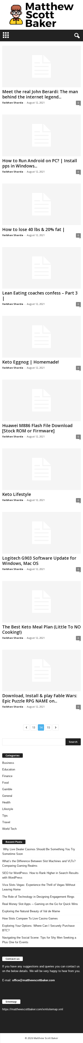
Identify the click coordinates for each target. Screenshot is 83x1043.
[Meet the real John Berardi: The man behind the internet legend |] (41, 66)
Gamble (7, 789)
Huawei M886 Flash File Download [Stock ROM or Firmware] (37, 428)
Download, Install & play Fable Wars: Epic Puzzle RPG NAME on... (39, 698)
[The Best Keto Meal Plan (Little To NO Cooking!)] (41, 602)
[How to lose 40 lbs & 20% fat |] (41, 204)
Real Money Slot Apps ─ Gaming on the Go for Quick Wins (40, 904)
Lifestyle (7, 809)
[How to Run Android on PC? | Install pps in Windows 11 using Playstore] (41, 135)
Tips (5, 815)
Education (8, 769)
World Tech (9, 828)
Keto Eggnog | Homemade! (30, 362)
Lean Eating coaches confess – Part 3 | (40, 295)
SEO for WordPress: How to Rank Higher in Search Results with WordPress (40, 875)
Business (8, 763)
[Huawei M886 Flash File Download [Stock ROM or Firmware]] (41, 400)
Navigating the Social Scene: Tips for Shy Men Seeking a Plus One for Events (39, 940)
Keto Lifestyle (16, 494)
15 (48, 727)
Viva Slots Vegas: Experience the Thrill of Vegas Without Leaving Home (38, 887)
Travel (6, 822)
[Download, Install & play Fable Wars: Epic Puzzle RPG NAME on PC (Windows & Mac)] (41, 670)
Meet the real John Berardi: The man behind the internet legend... (40, 94)
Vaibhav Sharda (12, 102)
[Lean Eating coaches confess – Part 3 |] (41, 268)
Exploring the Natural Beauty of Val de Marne (31, 911)
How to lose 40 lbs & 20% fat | (33, 229)
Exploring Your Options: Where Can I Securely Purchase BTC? (38, 928)
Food (5, 782)
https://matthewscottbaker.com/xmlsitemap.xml (32, 1009)
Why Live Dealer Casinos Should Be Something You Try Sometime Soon (38, 852)
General (7, 795)
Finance (7, 776)
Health (6, 802)
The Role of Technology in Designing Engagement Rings (38, 896)
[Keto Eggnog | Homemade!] (41, 336)
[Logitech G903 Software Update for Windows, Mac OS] (41, 532)
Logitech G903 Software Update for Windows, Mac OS (39, 560)
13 (33, 727)
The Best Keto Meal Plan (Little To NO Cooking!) (41, 629)
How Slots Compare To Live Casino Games (30, 918)
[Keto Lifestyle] (41, 469)
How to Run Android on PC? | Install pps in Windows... (39, 163)
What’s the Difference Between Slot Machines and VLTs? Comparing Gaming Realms (38, 863)
